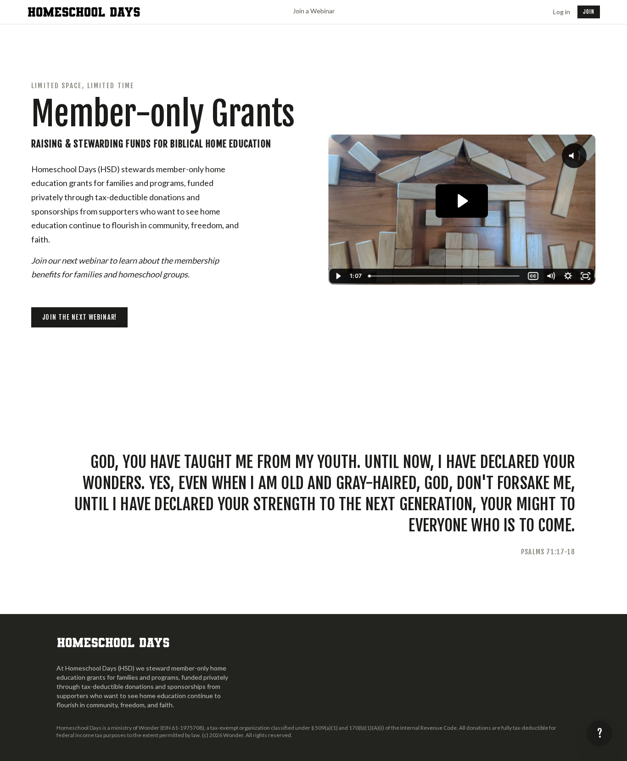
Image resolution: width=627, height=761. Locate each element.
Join (588, 11)
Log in (561, 12)
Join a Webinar (314, 11)
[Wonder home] (84, 12)
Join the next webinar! (79, 317)
